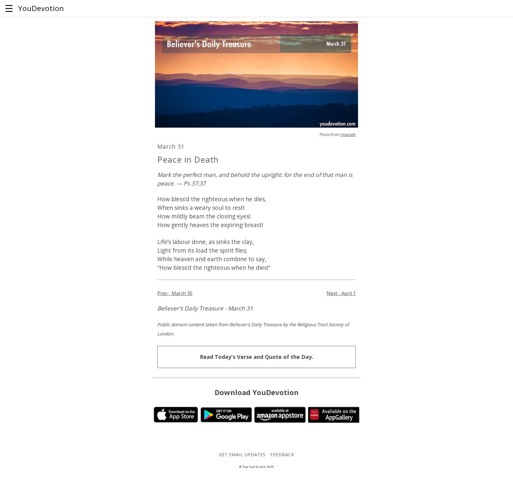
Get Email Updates (242, 454)
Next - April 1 (341, 293)
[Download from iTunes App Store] (175, 420)
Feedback (282, 454)
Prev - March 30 (174, 293)
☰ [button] (9, 8)
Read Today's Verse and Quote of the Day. (256, 356)
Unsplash (348, 134)
